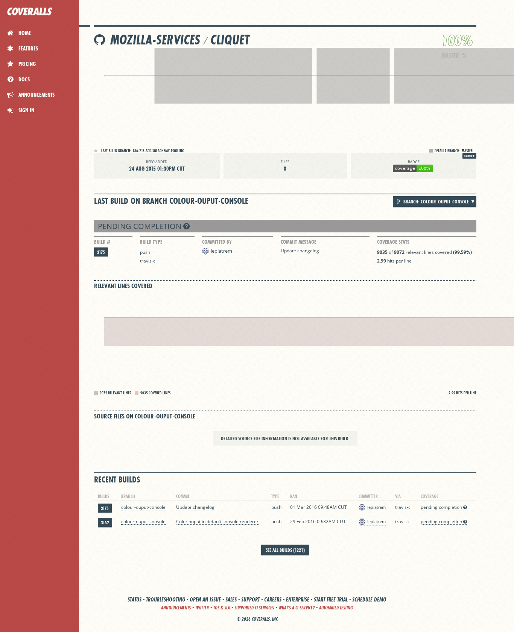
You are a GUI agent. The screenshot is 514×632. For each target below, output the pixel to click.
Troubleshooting (165, 599)
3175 (101, 252)
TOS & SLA (221, 608)
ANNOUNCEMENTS (176, 608)
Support (250, 599)
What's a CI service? (296, 608)
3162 (105, 522)
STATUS (134, 599)
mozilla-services (155, 39)
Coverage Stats (393, 242)
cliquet (229, 39)
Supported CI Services (254, 608)
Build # (102, 242)
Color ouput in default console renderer (217, 521)
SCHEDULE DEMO (369, 599)
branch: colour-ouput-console (435, 201)
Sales (231, 599)
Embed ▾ (469, 156)
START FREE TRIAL (331, 599)
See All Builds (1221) (285, 550)
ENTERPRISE (297, 599)
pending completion (140, 226)
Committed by (217, 242)
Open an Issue (205, 599)
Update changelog (300, 250)
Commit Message (298, 242)
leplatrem (221, 250)
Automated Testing (336, 608)
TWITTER (202, 608)
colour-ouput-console (143, 507)
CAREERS (272, 599)
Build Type (151, 242)
